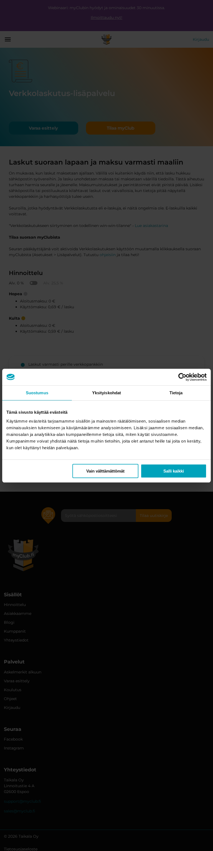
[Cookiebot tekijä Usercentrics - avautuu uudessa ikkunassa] (182, 377)
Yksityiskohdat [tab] (106, 392)
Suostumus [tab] (37, 392)
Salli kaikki (173, 471)
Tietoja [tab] (176, 392)
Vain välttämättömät (105, 471)
